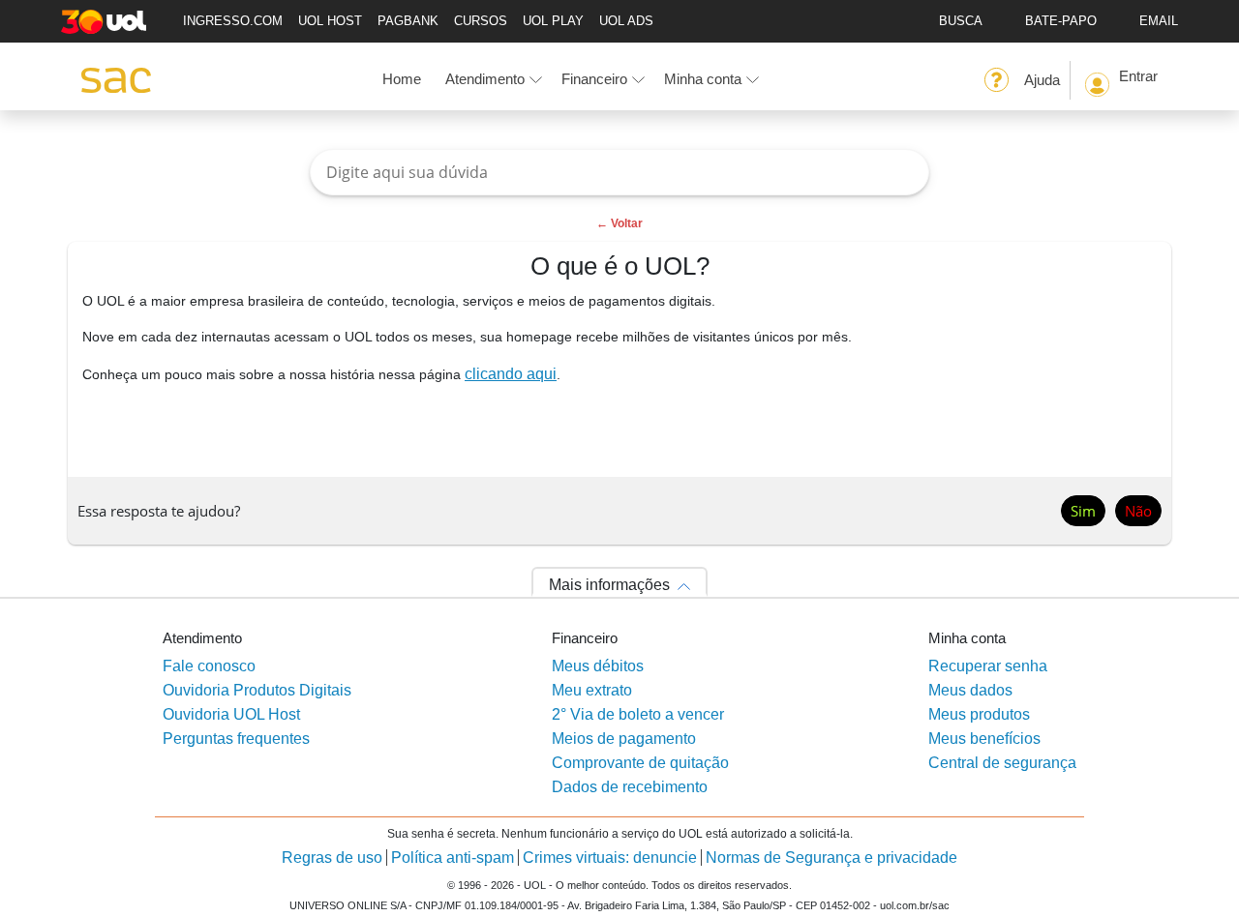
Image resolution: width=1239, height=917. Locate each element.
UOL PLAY (553, 21)
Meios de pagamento (624, 738)
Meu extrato (592, 690)
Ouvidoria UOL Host (231, 714)
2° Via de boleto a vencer (638, 714)
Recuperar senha (987, 666)
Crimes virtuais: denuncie (610, 857)
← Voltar (619, 223)
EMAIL (1158, 21)
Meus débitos (598, 666)
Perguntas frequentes (236, 738)
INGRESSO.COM (233, 21)
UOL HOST (330, 21)
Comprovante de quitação (640, 762)
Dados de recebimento (630, 787)
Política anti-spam (452, 857)
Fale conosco (209, 666)
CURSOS (480, 21)
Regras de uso (332, 857)
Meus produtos (979, 714)
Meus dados (970, 690)
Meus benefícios (984, 738)
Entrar (1138, 76)
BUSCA (960, 21)
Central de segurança (1002, 762)
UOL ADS (626, 21)
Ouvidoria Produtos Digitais (257, 690)
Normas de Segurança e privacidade (831, 857)
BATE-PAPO (1061, 21)
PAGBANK (408, 21)
